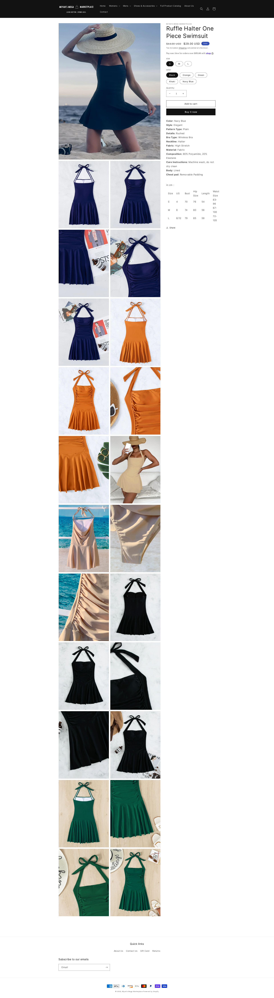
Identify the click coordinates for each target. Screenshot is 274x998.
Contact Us (131, 951)
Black (172, 75)
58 (203, 218)
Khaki (172, 81)
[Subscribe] (106, 967)
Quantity (170, 88)
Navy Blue (188, 81)
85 (194, 218)
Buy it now (191, 112)
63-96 (215, 201)
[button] (114, 6)
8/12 (178, 218)
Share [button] (172, 228)
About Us (118, 951)
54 (203, 201)
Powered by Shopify (151, 991)
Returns (156, 951)
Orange (187, 75)
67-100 (215, 209)
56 (203, 210)
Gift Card (144, 951)
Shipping (183, 48)
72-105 (215, 218)
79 (186, 218)
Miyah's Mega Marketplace (132, 991)
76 (194, 201)
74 (186, 210)
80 (194, 210)
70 (186, 201)
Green (201, 75)
